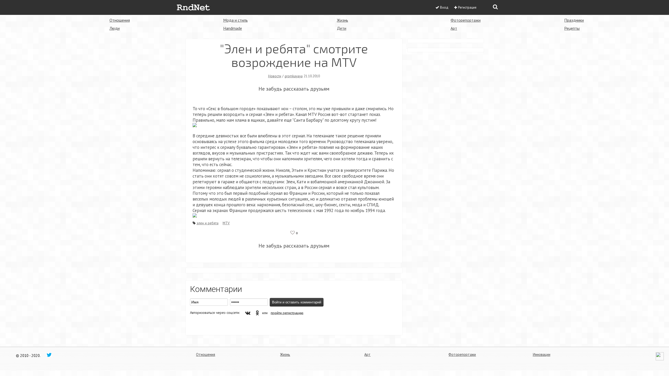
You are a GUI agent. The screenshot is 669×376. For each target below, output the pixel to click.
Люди (114, 28)
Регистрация (467, 7)
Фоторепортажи (466, 20)
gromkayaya (294, 76)
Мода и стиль (235, 20)
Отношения (119, 20)
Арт (454, 28)
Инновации (541, 354)
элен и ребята (207, 223)
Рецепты (572, 28)
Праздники (574, 20)
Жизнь (342, 20)
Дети (341, 28)
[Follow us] (49, 354)
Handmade (232, 28)
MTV (226, 223)
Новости (274, 76)
